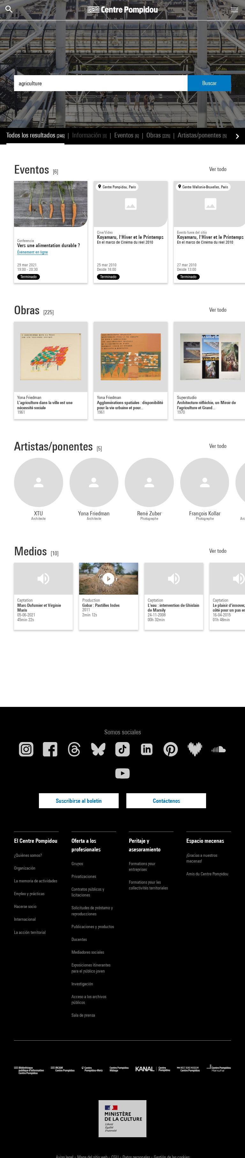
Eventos (126, 135)
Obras (158, 135)
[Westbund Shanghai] (192, 1072)
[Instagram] (26, 751)
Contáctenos (166, 800)
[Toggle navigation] (234, 9)
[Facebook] (50, 751)
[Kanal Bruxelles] (156, 1072)
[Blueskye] (98, 751)
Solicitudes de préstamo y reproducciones (92, 910)
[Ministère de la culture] (122, 1118)
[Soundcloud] (219, 751)
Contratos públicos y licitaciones (87, 892)
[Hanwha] (219, 1072)
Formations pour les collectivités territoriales (148, 885)
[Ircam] (66, 1072)
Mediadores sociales (87, 952)
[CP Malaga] (123, 1072)
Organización (24, 868)
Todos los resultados (35, 135)
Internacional (25, 919)
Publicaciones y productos (92, 926)
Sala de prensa (83, 1015)
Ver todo (218, 169)
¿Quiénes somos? (28, 855)
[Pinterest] (171, 751)
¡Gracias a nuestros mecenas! (201, 858)
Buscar (209, 83)
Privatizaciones (83, 876)
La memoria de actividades (35, 880)
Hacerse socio (25, 906)
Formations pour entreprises (142, 866)
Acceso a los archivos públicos (88, 999)
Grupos (77, 863)
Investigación (82, 983)
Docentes (79, 939)
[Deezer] (195, 751)
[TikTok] (122, 751)
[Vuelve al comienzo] (230, 1143)
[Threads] (74, 751)
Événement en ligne (32, 252)
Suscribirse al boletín (79, 800)
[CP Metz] (96, 1072)
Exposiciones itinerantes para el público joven (90, 967)
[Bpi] (32, 1072)
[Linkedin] (147, 751)
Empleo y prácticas (29, 893)
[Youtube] (122, 776)
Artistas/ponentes (202, 135)
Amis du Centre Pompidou (207, 873)
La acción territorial (30, 932)
